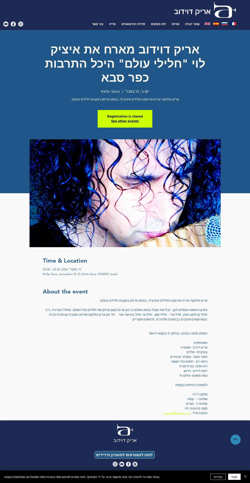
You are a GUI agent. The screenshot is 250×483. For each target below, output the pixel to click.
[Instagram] (20, 24)
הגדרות (218, 477)
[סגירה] (245, 477)
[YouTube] (121, 464)
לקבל (234, 477)
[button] (125, 455)
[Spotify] (135, 464)
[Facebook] (13, 24)
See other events (125, 121)
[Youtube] (5, 24)
